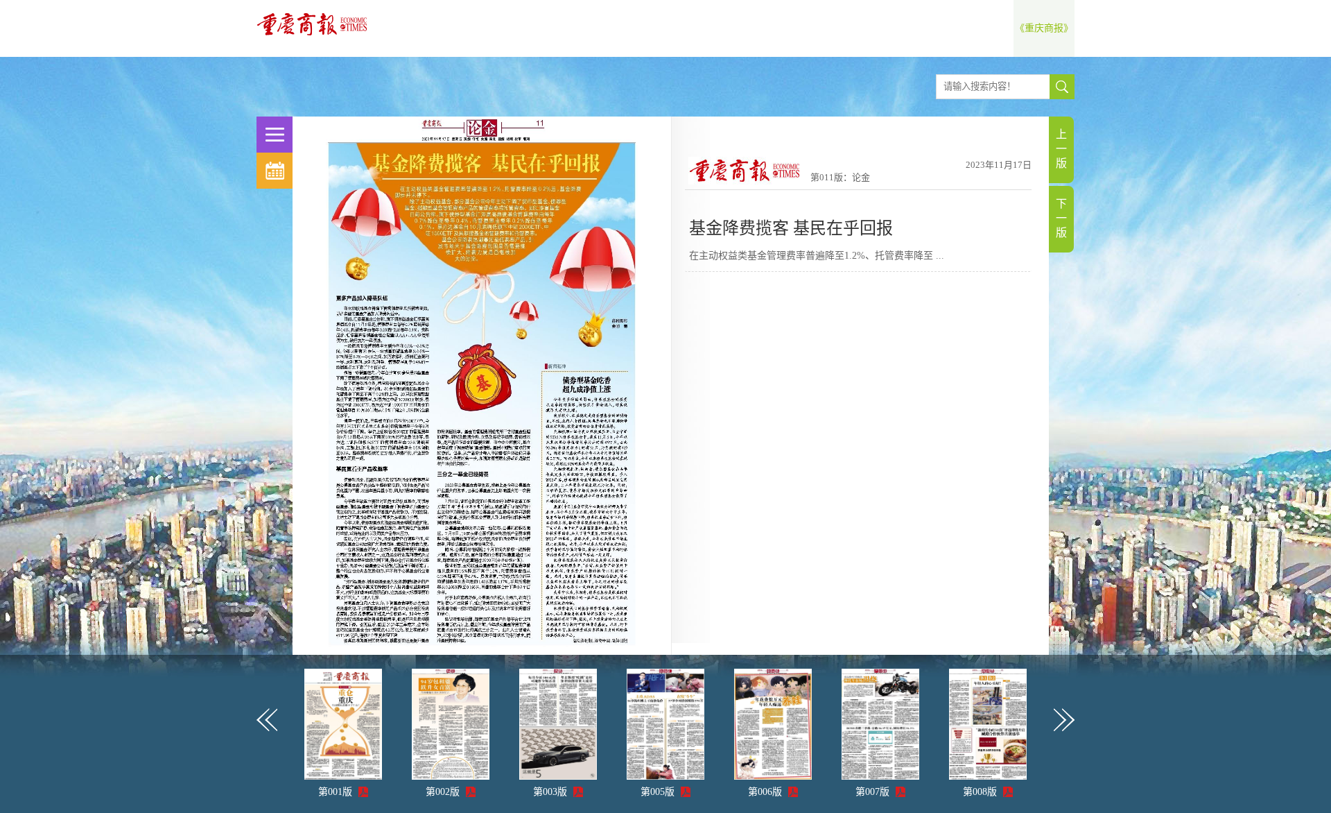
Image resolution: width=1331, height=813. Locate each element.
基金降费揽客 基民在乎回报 (791, 228)
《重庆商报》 (1044, 28)
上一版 (1061, 148)
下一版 (1061, 218)
